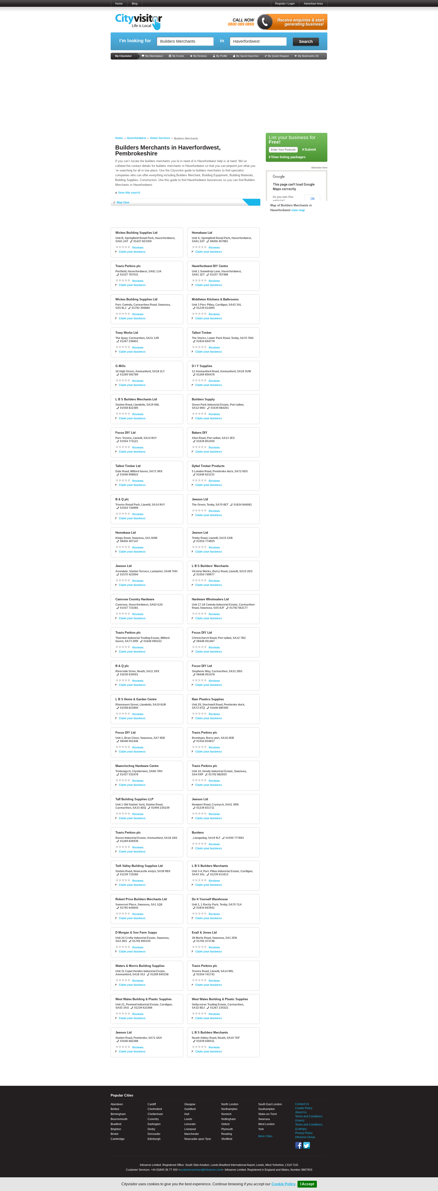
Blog (135, 3)
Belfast (115, 1109)
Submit (310, 149)
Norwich (226, 1114)
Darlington (154, 1124)
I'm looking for (135, 40)
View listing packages (288, 157)
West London (266, 1124)
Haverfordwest (136, 138)
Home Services (160, 138)
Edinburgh (154, 1139)
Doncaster (154, 1134)
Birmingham (118, 1114)
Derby (151, 1129)
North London (229, 1104)
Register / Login (285, 3)
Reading (226, 1134)
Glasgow (189, 1104)
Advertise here (319, 167)
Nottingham (228, 1119)
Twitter (306, 1145)
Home (119, 3)
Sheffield (226, 1139)
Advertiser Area (313, 3)
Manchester (191, 1134)
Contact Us (302, 1104)
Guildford (190, 1109)
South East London (270, 1104)
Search (306, 41)
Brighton (116, 1129)
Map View (123, 202)
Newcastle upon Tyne (197, 1139)
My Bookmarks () (308, 56)
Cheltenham (155, 1114)
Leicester (190, 1124)
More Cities (265, 1136)
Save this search (129, 192)
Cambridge (118, 1139)
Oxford (225, 1124)
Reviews (137, 247)
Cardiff (152, 1104)
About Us (301, 1112)
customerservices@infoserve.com (201, 1169)
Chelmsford (155, 1109)
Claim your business (132, 251)
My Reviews (200, 56)
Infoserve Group (305, 1137)
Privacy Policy (304, 1133)
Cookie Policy (283, 1184)
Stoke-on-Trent (267, 1114)
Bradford (116, 1124)
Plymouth (227, 1129)
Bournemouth (119, 1119)
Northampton (229, 1109)
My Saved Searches (247, 56)
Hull (186, 1114)
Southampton (266, 1109)
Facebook (298, 1145)
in (222, 40)
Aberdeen (117, 1104)
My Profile (221, 56)
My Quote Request (278, 56)
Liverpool (190, 1129)
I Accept (307, 1184)
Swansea (264, 1119)
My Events (178, 56)
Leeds (188, 1119)
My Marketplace (154, 56)
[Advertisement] (219, 96)
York (261, 1129)
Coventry (153, 1119)
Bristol (114, 1134)
